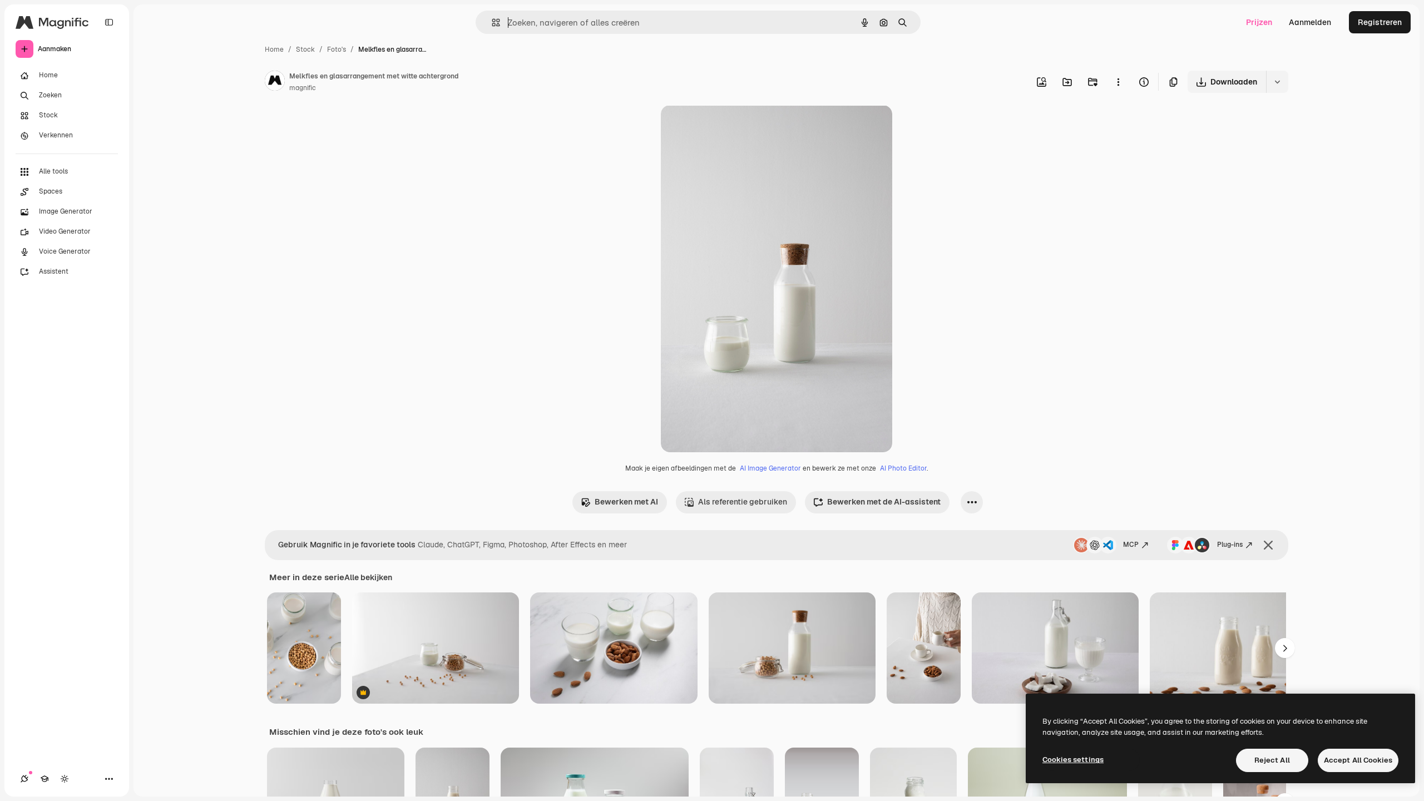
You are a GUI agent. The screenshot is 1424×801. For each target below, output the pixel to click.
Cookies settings (1073, 759)
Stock (305, 49)
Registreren (1380, 22)
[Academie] (44, 779)
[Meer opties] (1118, 82)
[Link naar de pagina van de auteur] (275, 82)
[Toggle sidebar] (109, 22)
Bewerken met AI (626, 502)
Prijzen (1259, 22)
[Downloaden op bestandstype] (1277, 82)
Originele (733, 126)
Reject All (1272, 760)
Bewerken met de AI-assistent (884, 502)
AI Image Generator (770, 468)
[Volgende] (1285, 648)
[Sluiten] (1268, 545)
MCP (1131, 544)
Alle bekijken (368, 577)
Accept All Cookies (1358, 760)
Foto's (336, 49)
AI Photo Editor (903, 468)
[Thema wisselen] (64, 779)
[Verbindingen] (24, 779)
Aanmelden (1310, 22)
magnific (302, 87)
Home (274, 49)
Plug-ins (1230, 544)
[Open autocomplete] (491, 22)
